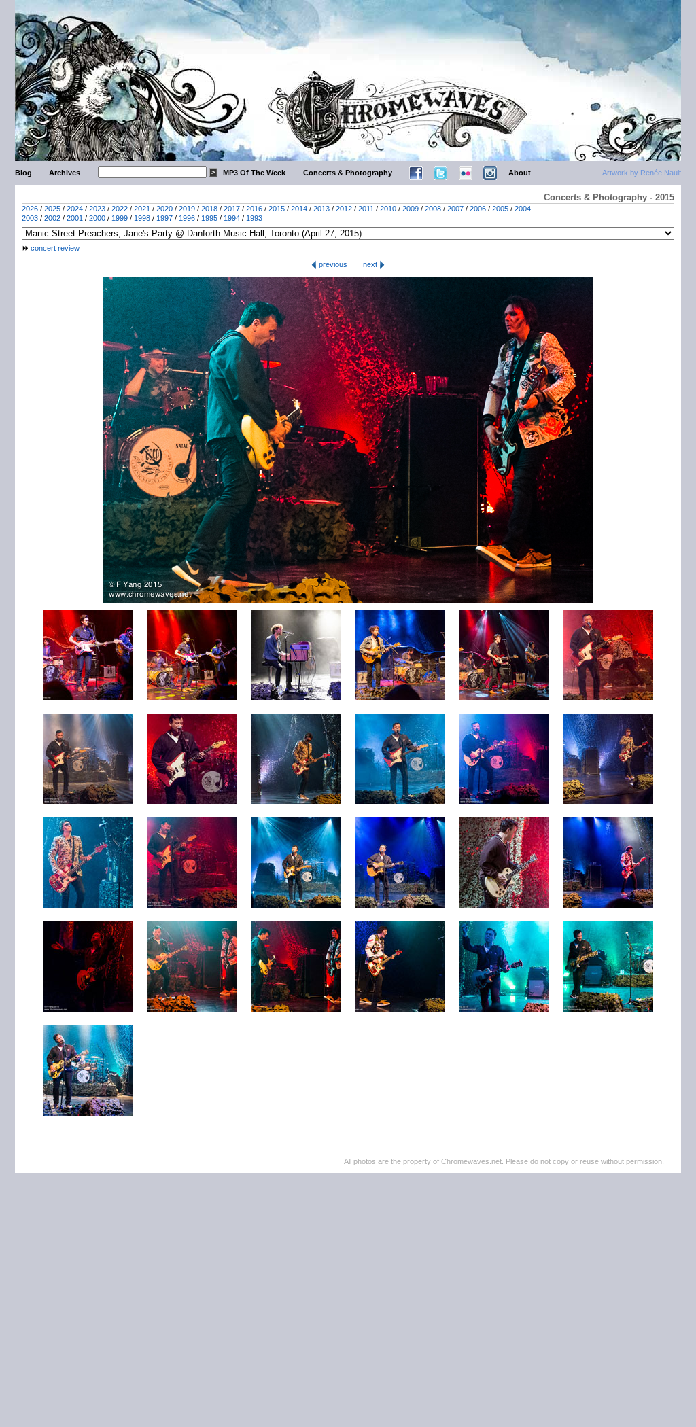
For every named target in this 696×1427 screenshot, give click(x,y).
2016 (254, 209)
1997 (164, 218)
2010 (388, 209)
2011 (366, 209)
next (371, 264)
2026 (30, 209)
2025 (52, 209)
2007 (455, 209)
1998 (142, 218)
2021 (142, 209)
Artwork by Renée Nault (641, 173)
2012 (344, 209)
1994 (232, 218)
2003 (30, 218)
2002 (52, 218)
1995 (209, 218)
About (519, 173)
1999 (119, 218)
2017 (232, 209)
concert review (55, 248)
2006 (478, 209)
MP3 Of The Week (254, 173)
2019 (187, 209)
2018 (209, 209)
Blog (23, 173)
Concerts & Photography (347, 173)
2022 (119, 209)
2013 (321, 209)
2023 (97, 209)
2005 (500, 209)
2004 (523, 209)
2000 (97, 218)
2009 (410, 209)
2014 (299, 209)
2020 (164, 209)
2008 (433, 209)
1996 (187, 218)
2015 (276, 209)
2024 (75, 209)
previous (332, 264)
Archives (64, 173)
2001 (75, 218)
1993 (254, 218)
